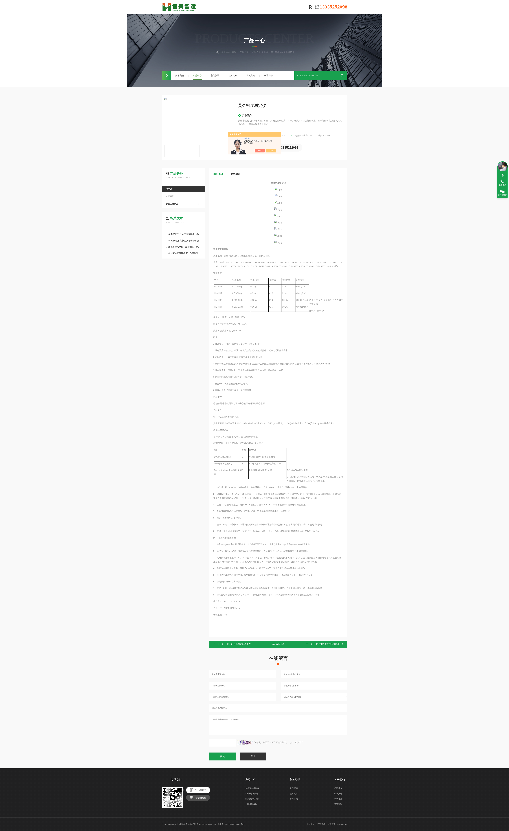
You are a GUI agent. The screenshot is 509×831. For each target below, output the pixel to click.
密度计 (255, 52)
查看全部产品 (172, 204)
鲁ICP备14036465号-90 (235, 824)
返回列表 (280, 644)
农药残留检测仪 (252, 793)
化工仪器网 (321, 824)
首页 (166, 75)
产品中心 (197, 75)
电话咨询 (502, 185)
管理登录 (331, 824)
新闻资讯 (215, 75)
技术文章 (233, 75)
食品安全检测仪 (252, 788)
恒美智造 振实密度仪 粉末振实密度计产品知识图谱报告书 (184, 240)
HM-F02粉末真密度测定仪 (327, 644)
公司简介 (338, 788)
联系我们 (268, 75)
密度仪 (264, 52)
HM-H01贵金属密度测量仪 (238, 644)
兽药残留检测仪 (252, 799)
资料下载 (294, 799)
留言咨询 (338, 804)
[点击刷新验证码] (245, 742)
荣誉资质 (338, 799)
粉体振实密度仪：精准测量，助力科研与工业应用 (184, 247)
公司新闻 (294, 788)
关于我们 (179, 75)
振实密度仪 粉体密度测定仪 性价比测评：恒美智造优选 (184, 234)
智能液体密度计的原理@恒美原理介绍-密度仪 (184, 253)
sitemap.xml (342, 824)
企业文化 (338, 793)
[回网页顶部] (502, 175)
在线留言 (250, 75)
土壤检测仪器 (251, 804)
